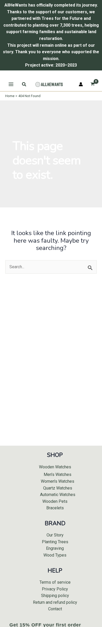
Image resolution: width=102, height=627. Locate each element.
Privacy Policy (55, 589)
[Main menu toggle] (11, 84)
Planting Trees (55, 541)
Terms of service (55, 582)
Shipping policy (55, 595)
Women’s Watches (57, 481)
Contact (55, 608)
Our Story (55, 535)
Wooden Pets (54, 501)
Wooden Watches (55, 466)
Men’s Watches (57, 474)
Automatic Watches (57, 494)
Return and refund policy (55, 602)
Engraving (55, 548)
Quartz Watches (57, 488)
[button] (24, 84)
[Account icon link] (81, 84)
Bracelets (55, 507)
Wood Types (54, 555)
